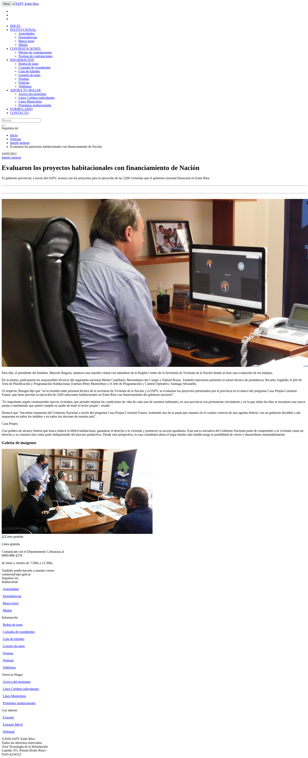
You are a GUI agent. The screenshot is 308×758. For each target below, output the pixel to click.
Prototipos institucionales (34, 105)
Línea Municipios (30, 101)
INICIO (15, 26)
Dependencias (27, 37)
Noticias (23, 82)
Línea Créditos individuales (36, 97)
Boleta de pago (28, 63)
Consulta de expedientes (34, 67)
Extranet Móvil (13, 724)
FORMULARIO (21, 109)
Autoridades (26, 33)
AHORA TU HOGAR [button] (25, 90)
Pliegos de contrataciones (35, 52)
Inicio (14, 135)
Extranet (8, 717)
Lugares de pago (29, 75)
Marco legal (26, 41)
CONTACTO (19, 113)
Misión (23, 45)
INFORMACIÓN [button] (22, 60)
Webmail (8, 731)
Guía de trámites (29, 71)
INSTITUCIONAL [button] (23, 29)
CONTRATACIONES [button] (25, 48)
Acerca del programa (32, 94)
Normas (23, 79)
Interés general (19, 143)
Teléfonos (24, 86)
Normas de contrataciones (35, 56)
